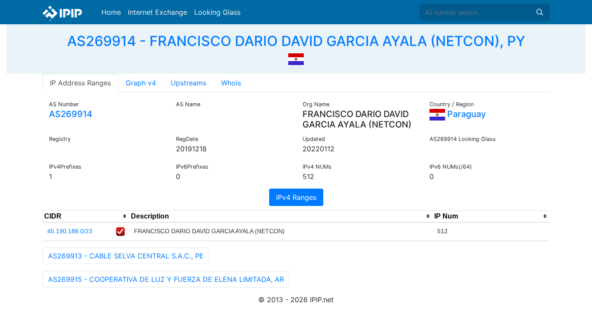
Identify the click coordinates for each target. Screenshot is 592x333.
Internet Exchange (157, 12)
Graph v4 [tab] (141, 82)
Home (111, 12)
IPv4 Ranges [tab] (296, 197)
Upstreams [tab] (188, 82)
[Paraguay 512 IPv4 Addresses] (296, 58)
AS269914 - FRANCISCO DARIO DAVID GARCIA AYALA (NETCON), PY (296, 41)
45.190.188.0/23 (69, 231)
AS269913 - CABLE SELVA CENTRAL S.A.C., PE (126, 255)
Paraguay (465, 114)
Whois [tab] (231, 82)
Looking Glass (217, 12)
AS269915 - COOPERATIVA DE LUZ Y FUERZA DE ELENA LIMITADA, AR (166, 279)
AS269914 (70, 114)
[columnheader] (85, 216)
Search (539, 12)
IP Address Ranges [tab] (80, 82)
